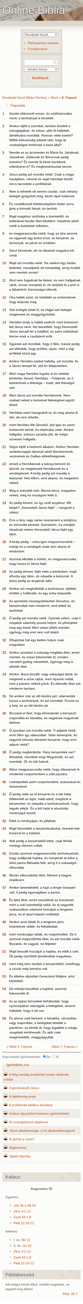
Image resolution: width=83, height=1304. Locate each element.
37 (4, 730)
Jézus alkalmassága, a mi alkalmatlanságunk (42, 1130)
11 (4, 280)
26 (4, 542)
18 (4, 395)
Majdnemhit (17, 1147)
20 (4, 425)
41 (4, 794)
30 (4, 601)
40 (4, 782)
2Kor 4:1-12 (22, 1211)
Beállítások (40, 78)
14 (4, 322)
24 (4, 503)
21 (4, 447)
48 (4, 900)
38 (4, 752)
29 (4, 589)
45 (4, 853)
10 (4, 263)
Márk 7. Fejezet (63, 1046)
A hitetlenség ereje (22, 1096)
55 (4, 1001)
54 (4, 989)
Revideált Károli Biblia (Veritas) (24, 97)
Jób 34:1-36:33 (25, 1205)
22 (4, 464)
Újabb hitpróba (20, 1156)
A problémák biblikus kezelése (31, 1105)
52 (4, 964)
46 (4, 875)
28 (4, 572)
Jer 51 (27, 1245)
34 (4, 674)
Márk (54, 97)
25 (4, 520)
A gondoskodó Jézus (24, 1088)
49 (4, 922)
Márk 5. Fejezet (20, 1046)
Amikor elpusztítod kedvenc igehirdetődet (39, 1113)
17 (4, 374)
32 (4, 640)
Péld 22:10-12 (24, 1223)
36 (4, 713)
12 (4, 297)
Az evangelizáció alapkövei (28, 1122)
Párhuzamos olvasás (43, 43)
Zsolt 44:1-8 (22, 1217)
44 (4, 841)
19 (4, 413)
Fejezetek (18, 105)
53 (4, 976)
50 (4, 934)
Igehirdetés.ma (17, 1065)
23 (4, 491)
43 (4, 829)
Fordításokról (37, 49)
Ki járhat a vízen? (22, 1139)
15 (4, 344)
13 (4, 310)
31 (4, 618)
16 (4, 361)
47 (4, 888)
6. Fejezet (69, 97)
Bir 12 (26, 1240)
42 (4, 821)
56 (4, 1018)
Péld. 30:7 (70, 1294)
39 (4, 769)
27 (4, 559)
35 (4, 696)
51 (4, 951)
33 (4, 653)
